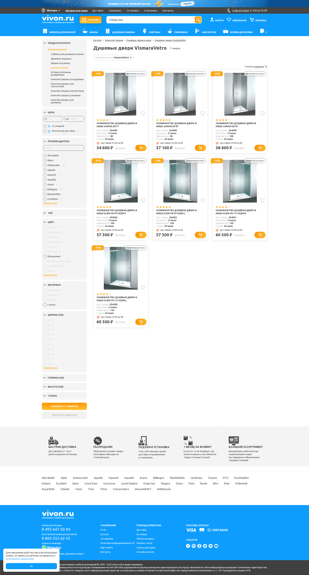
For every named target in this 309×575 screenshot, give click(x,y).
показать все (50, 203)
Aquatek (129, 477)
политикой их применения (20, 559)
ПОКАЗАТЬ (64, 406)
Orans (179, 483)
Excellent (61, 483)
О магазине (150, 10)
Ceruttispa (196, 477)
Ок (31, 566)
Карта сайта (106, 547)
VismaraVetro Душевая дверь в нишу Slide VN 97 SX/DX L (176, 212)
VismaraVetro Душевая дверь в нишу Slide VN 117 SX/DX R (236, 212)
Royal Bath (48, 489)
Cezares (212, 477)
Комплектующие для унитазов (67, 91)
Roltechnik (241, 483)
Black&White (177, 477)
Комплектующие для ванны (66, 95)
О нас (103, 530)
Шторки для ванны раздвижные (61, 73)
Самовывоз (115, 10)
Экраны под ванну (60, 63)
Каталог (97, 40)
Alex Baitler (48, 477)
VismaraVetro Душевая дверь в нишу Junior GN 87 (176, 125)
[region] (63, 178)
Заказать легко (144, 543)
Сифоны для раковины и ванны (67, 54)
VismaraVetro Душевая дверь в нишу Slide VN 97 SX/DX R (117, 212)
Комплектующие (57, 49)
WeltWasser (164, 489)
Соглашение (106, 538)
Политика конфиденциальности (117, 543)
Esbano (46, 483)
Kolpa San (149, 483)
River (227, 483)
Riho (215, 483)
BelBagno (158, 477)
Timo (91, 489)
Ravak (203, 483)
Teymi (78, 489)
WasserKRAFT (143, 489)
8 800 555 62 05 (56, 538)
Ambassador (80, 477)
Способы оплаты (145, 552)
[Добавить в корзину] (140, 148)
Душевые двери (59, 67)
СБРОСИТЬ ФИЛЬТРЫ (64, 415)
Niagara (165, 483)
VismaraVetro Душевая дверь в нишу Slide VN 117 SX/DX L (117, 299)
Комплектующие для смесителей (62, 85)
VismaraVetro (121, 489)
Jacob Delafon (129, 483)
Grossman (109, 483)
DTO (225, 477)
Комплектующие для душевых (67, 79)
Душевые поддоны (61, 58)
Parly (191, 483)
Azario (143, 477)
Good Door (91, 483)
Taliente (64, 489)
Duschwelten (241, 477)
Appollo (98, 477)
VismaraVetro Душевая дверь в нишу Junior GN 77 (117, 125)
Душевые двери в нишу (138, 40)
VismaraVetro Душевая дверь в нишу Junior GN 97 (236, 125)
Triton (103, 489)
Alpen (64, 477)
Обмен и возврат (145, 538)
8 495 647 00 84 (56, 529)
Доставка (97, 10)
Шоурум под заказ (77, 10)
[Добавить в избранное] (143, 113)
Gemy (75, 483)
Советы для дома (145, 547)
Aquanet (113, 477)
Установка (133, 10)
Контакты (168, 10)
